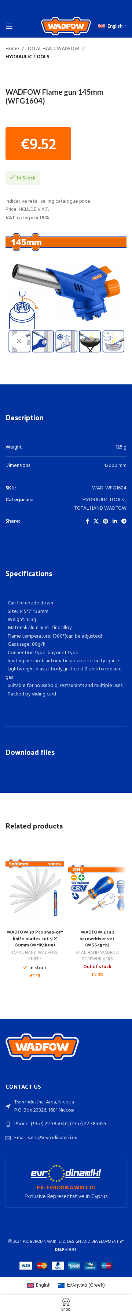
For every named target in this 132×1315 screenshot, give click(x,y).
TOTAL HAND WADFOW (53, 49)
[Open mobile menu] (9, 26)
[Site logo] (66, 26)
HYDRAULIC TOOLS (27, 57)
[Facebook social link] (87, 521)
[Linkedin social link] (114, 521)
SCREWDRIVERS (97, 959)
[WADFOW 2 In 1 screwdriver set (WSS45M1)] (97, 889)
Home (12, 49)
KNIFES (35, 959)
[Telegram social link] (124, 521)
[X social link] (96, 521)
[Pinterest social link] (105, 521)
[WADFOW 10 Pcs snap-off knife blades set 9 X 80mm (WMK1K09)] (35, 889)
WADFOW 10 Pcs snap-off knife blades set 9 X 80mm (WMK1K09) (35, 938)
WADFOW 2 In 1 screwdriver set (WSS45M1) (97, 938)
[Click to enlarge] (19, 341)
